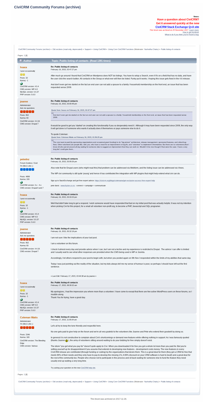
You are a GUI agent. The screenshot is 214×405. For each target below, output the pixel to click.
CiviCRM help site (88, 368)
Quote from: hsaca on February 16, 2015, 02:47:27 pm (73, 110)
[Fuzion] (21, 183)
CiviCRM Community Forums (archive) (47, 7)
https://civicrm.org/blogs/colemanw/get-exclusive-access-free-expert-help (125, 181)
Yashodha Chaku (151, 49)
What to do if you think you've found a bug (182, 35)
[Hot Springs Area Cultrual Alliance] (21, 84)
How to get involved (191, 32)
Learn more (194, 30)
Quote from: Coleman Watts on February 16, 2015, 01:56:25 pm (76, 137)
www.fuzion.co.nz (68, 186)
